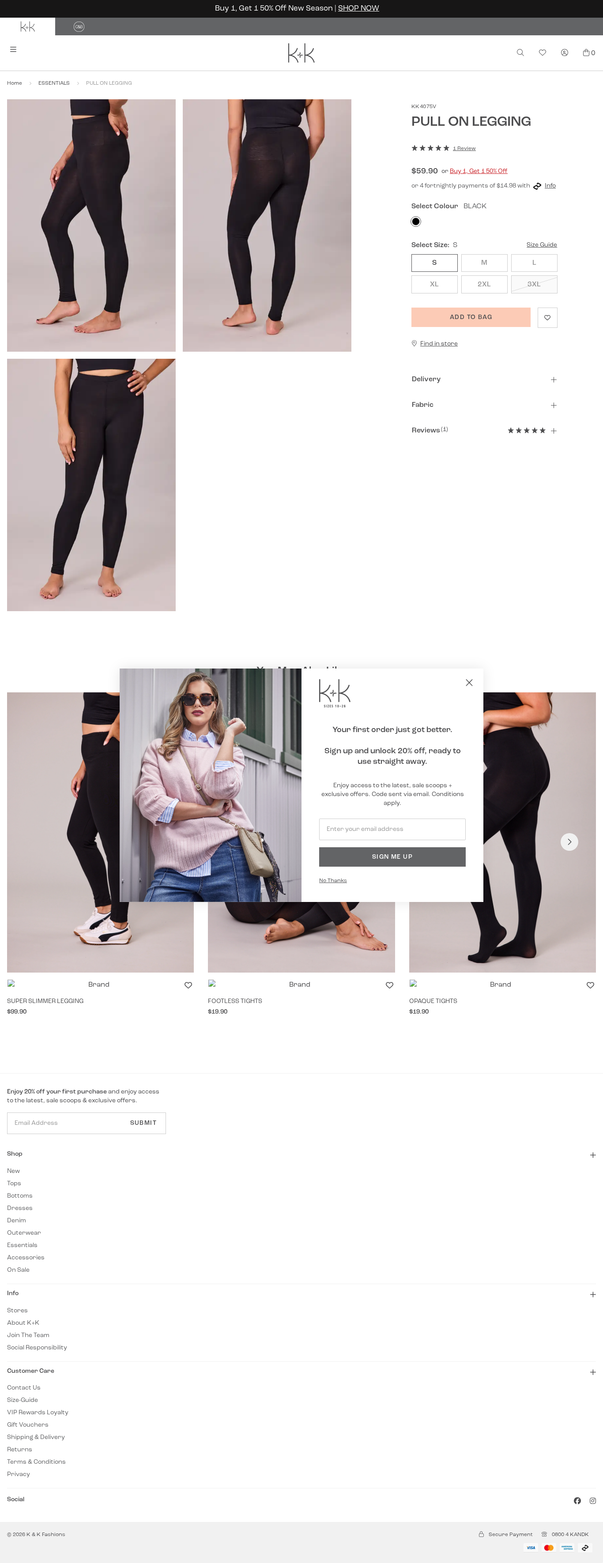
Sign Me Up (392, 857)
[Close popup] (469, 682)
